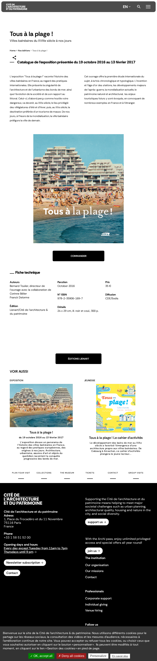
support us (95, 522)
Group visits (135, 473)
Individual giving (96, 604)
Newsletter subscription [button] (23, 563)
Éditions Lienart (78, 358)
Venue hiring (93, 610)
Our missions (94, 571)
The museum (67, 473)
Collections (44, 473)
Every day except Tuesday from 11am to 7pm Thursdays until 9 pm (35, 550)
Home (13, 50)
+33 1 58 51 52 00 (17, 537)
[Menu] (148, 6)
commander (79, 256)
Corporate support (98, 598)
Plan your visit (21, 473)
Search (139, 7)
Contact (113, 473)
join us (92, 551)
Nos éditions (24, 50)
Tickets (90, 473)
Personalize (98, 656)
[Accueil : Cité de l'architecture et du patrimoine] (63, 6)
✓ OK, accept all (41, 656)
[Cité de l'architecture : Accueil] (23, 505)
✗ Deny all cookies (71, 656)
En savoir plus (120, 656)
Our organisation (97, 565)
